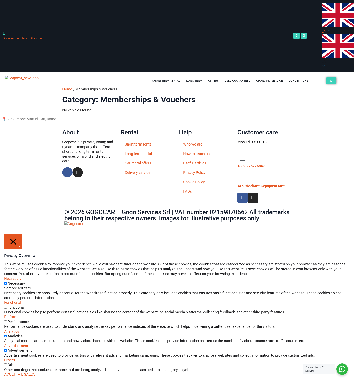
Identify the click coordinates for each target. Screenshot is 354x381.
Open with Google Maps (79, 119)
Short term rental (138, 144)
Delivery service (137, 172)
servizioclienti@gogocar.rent (261, 186)
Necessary (16, 283)
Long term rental (138, 153)
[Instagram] (304, 36)
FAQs (187, 191)
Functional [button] (12, 302)
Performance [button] (14, 317)
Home (67, 89)
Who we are (192, 144)
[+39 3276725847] (242, 157)
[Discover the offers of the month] (4, 33)
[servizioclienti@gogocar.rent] (242, 177)
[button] (338, 49)
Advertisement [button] (16, 345)
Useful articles (194, 163)
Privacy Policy (194, 172)
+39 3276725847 (251, 166)
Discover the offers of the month (23, 38)
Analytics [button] (11, 331)
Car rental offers (138, 163)
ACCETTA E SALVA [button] (19, 374)
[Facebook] (296, 36)
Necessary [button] (13, 278)
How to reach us (196, 153)
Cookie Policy (194, 182)
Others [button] (9, 360)
